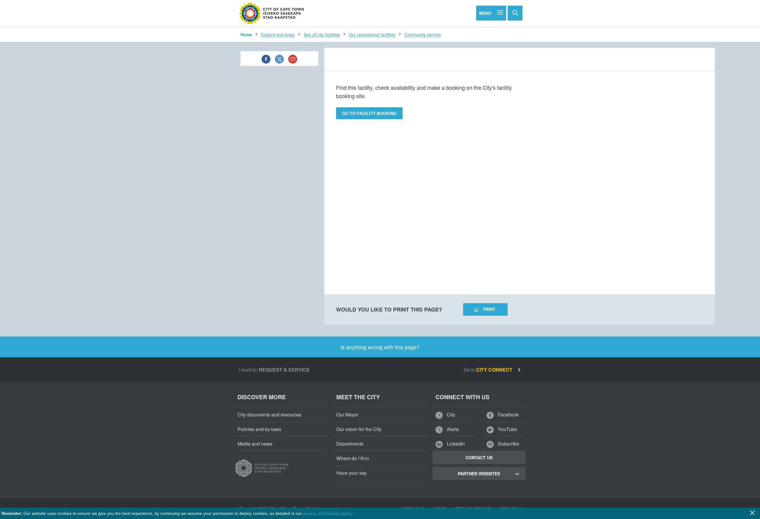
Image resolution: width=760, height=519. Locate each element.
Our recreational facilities (372, 34)
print (489, 309)
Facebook (508, 414)
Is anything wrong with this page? (380, 347)
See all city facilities (322, 34)
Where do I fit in (352, 458)
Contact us (479, 457)
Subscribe (508, 443)
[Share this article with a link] (292, 58)
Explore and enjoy (278, 34)
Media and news (255, 443)
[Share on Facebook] (266, 58)
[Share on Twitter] (279, 58)
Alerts (452, 429)
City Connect (495, 369)
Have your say (351, 472)
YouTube (507, 429)
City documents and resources (269, 414)
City (450, 414)
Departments (349, 443)
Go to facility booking (369, 113)
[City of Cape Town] (272, 13)
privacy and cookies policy (327, 513)
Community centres (422, 34)
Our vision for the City (358, 429)
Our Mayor (347, 414)
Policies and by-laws (259, 429)
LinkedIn (455, 443)
